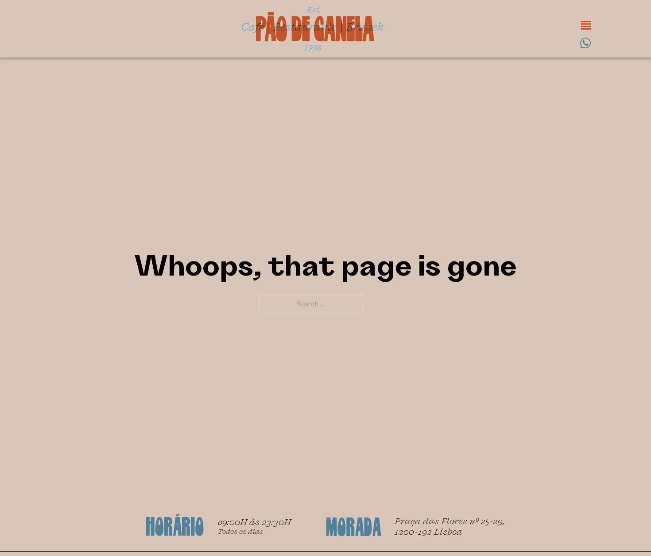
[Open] (586, 25)
